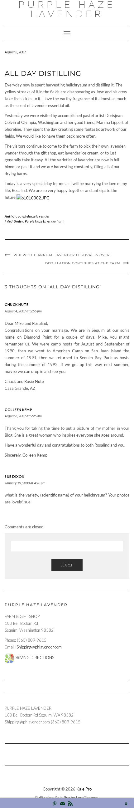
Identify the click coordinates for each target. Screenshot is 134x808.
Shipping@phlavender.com (39, 646)
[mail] (62, 804)
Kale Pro (84, 788)
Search (67, 565)
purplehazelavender (34, 216)
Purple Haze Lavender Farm (45, 221)
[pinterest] (54, 804)
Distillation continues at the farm (82, 263)
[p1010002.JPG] (33, 197)
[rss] (70, 804)
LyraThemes (87, 797)
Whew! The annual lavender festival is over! (62, 255)
